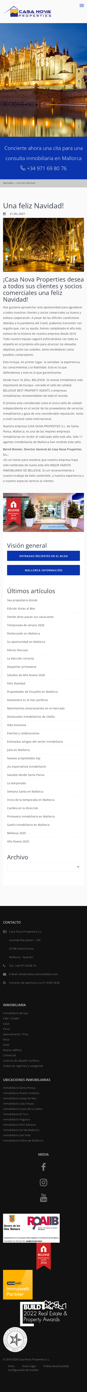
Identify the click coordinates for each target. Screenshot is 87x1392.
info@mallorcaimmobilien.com (38, 974)
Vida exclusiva (16, 725)
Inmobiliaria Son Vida (17, 1135)
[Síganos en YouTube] (43, 1197)
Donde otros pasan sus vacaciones (30, 617)
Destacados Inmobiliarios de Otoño (31, 717)
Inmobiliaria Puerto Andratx (21, 1093)
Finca (6, 1029)
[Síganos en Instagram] (43, 1182)
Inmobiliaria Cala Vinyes (18, 1103)
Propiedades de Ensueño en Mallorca (32, 692)
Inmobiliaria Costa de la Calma (22, 1109)
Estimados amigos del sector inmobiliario (35, 741)
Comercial (9, 1055)
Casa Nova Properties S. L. (34, 1359)
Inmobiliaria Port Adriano (19, 1124)
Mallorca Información (43, 570)
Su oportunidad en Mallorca (26, 642)
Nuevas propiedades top (23, 758)
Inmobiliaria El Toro (15, 1114)
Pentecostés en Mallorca (23, 633)
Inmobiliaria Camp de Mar (20, 1098)
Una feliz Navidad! (33, 206)
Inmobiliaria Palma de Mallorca (23, 1140)
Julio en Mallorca (18, 750)
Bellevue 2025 (16, 833)
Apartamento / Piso (15, 1034)
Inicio (11, 1366)
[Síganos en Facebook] (43, 1167)
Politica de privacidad (56, 1366)
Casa (6, 1023)
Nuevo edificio (12, 1050)
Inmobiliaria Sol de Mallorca (21, 1130)
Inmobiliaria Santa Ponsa (19, 1088)
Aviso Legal (29, 1366)
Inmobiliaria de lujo (15, 1013)
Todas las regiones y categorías (23, 1066)
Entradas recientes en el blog (43, 556)
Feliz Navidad (16, 683)
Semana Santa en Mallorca (25, 791)
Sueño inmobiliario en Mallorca (28, 825)
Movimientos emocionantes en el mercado (36, 708)
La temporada (16, 783)
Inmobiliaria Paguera (16, 1119)
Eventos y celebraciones (23, 733)
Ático (6, 1039)
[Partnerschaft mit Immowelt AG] (18, 1284)
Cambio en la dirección (22, 808)
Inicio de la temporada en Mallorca (30, 800)
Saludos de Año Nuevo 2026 (26, 675)
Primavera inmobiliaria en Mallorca (31, 816)
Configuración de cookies (23, 1370)
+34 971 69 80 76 (47, 168)
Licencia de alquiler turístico (21, 1060)
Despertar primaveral (21, 667)
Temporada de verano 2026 (25, 625)
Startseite (8, 182)
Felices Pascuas (17, 650)
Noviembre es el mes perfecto (27, 700)
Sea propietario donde (22, 600)
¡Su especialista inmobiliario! (26, 766)
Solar (6, 1045)
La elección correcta (20, 658)
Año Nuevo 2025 (18, 841)
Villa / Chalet (11, 1018)
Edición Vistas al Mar (21, 608)
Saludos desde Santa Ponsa (25, 775)
